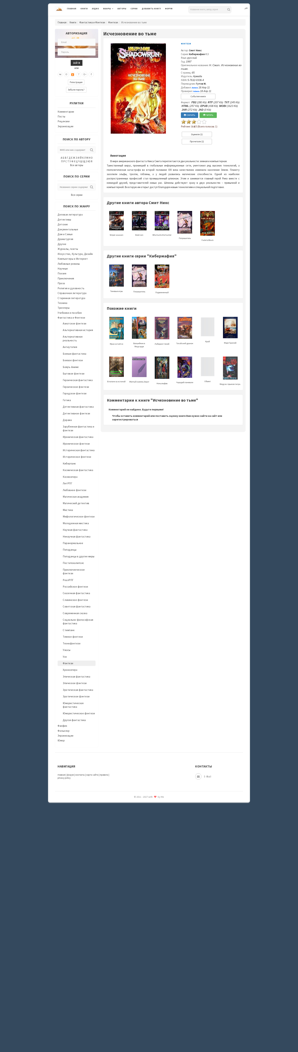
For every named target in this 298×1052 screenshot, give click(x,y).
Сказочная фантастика (76, 593)
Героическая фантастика (78, 380)
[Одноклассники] (72, 74)
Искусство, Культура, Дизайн (75, 254)
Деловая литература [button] (115, 17)
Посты (61, 116)
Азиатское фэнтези (74, 323)
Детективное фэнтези (76, 413)
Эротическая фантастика (78, 689)
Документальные (68, 229)
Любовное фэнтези (74, 490)
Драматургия (65, 239)
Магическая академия (76, 496)
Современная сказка (75, 613)
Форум (169, 8)
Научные (63, 268)
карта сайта (92, 774)
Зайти (76, 63)
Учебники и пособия (70, 312)
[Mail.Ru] (66, 74)
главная (61, 774)
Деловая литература (154, 17)
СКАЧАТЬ (190, 115)
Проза (61, 283)
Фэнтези (113, 22)
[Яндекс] (78, 74)
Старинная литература (71, 298)
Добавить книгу (151, 8)
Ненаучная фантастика (76, 536)
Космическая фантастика (78, 470)
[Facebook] (91, 74)
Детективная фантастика (78, 406)
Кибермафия (197, 54)
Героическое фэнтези (76, 386)
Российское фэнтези (75, 586)
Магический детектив (76, 503)
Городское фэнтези (75, 393)
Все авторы (76, 165)
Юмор (61, 740)
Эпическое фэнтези (75, 683)
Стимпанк (68, 630)
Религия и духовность (71, 288)
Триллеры (63, 307)
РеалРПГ (68, 580)
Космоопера (70, 476)
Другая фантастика (74, 720)
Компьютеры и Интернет (73, 258)
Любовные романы (69, 263)
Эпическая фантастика (76, 676)
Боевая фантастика (74, 353)
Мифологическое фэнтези (79, 516)
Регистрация (76, 82)
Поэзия (62, 273)
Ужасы (67, 650)
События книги (198, 96)
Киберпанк (69, 463)
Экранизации (65, 126)
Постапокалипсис (73, 563)
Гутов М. (201, 83)
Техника (62, 303)
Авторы (121, 8)
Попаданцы (70, 549)
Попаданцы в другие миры (79, 556)
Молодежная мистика (76, 523)
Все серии (76, 194)
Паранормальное (73, 543)
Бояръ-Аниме (71, 367)
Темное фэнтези (73, 636)
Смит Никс (195, 50)
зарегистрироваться (125, 419)
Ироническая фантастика (78, 437)
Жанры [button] (107, 8)
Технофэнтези (71, 643)
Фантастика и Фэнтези (92, 22)
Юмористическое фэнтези (79, 713)
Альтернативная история (78, 330)
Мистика (68, 510)
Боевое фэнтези (73, 360)
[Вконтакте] (60, 74)
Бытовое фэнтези (74, 373)
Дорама (67, 420)
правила (104, 774)
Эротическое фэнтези (76, 696)
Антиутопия (70, 347)
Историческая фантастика (79, 450)
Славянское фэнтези (75, 600)
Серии (134, 8)
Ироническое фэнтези (76, 443)
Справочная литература (72, 293)
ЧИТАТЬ (209, 115)
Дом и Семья (65, 234)
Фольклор (63, 730)
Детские (63, 224)
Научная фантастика (75, 529)
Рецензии (63, 121)
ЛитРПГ (67, 483)
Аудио (95, 8)
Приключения (66, 278)
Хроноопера (70, 669)
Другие (62, 244)
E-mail (207, 776)
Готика (67, 400)
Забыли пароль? (76, 89)
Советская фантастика (76, 606)
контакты (80, 774)
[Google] (85, 74)
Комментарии (66, 111)
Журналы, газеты (68, 249)
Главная (71, 8)
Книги (84, 8)
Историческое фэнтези (77, 456)
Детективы (64, 219)
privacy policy (64, 777)
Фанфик (62, 725)
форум (70, 774)
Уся (65, 656)
